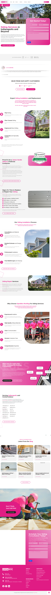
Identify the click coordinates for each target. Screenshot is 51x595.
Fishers (6, 400)
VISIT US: (7, 580)
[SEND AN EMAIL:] (3, 577)
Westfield (10, 400)
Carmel (3, 400)
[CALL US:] (3, 574)
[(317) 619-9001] (2, 5)
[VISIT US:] (3, 581)
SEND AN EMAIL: (8, 577)
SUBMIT (29, 42)
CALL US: (7, 573)
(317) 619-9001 (6, 5)
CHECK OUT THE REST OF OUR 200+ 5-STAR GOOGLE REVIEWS (25, 83)
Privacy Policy (35, 592)
